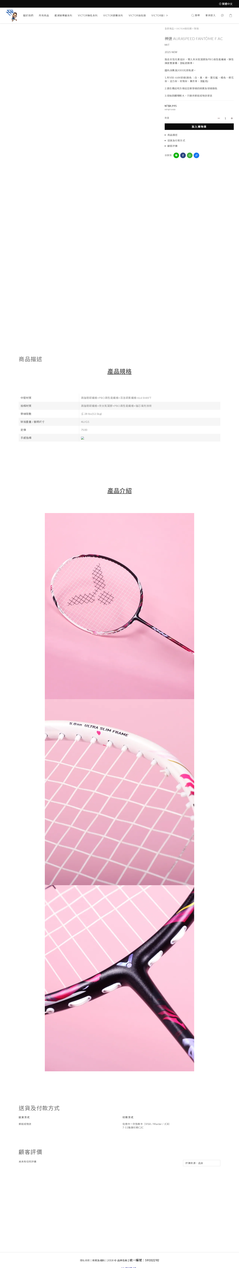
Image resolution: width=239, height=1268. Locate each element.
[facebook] (183, 155)
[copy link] (196, 155)
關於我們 (28, 15)
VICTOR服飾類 (160, 15)
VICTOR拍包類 (137, 15)
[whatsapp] (190, 155)
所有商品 (44, 15)
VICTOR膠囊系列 (113, 15)
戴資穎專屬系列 (63, 15)
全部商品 (169, 28)
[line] (176, 155)
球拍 (196, 28)
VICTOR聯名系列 (88, 15)
